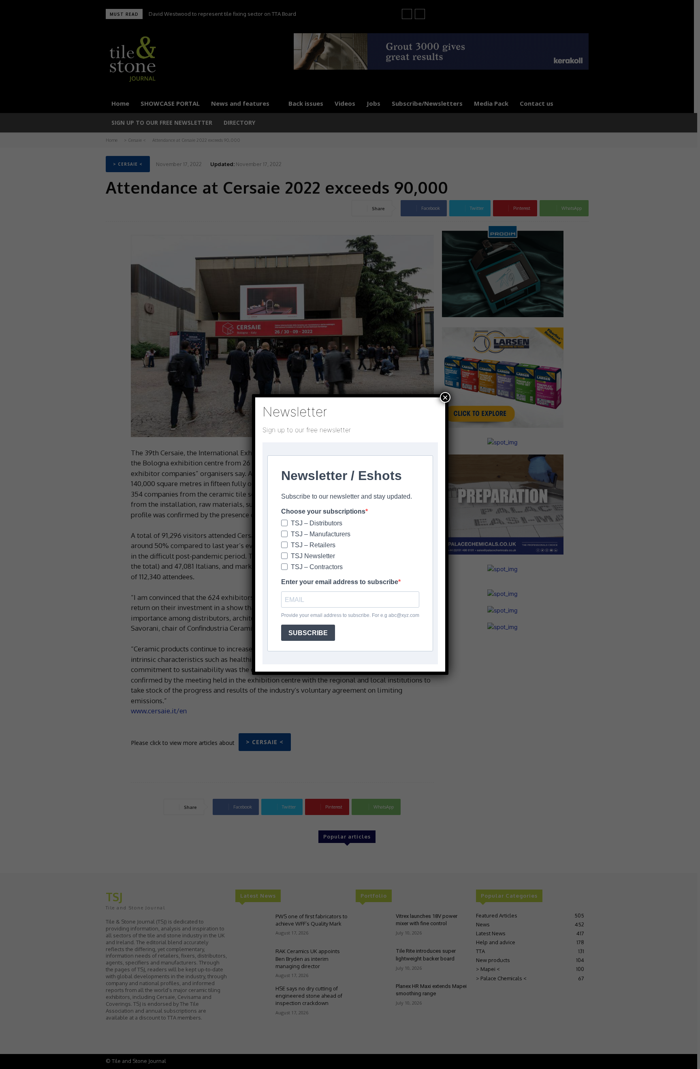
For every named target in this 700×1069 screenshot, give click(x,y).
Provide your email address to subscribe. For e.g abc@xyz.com (350, 615)
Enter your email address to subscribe (339, 581)
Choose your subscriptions (323, 511)
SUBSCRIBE (308, 632)
